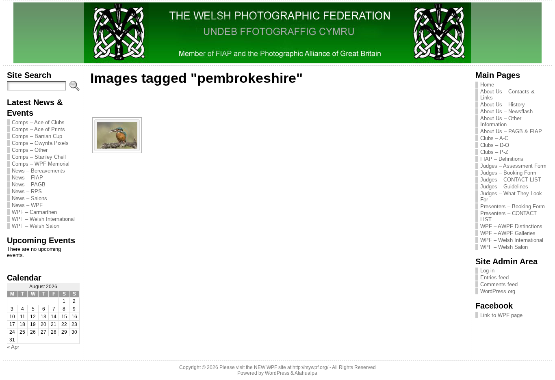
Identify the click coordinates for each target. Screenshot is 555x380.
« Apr (13, 347)
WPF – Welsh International (43, 219)
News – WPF (27, 205)
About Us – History (502, 104)
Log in (487, 271)
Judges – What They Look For (511, 196)
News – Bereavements (38, 171)
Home (487, 85)
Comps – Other (30, 150)
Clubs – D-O (494, 145)
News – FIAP (27, 178)
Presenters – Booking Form (512, 206)
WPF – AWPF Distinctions (511, 226)
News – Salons (29, 198)
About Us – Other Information (500, 121)
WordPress (277, 373)
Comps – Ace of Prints (38, 129)
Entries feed (494, 277)
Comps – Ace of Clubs (38, 122)
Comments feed (499, 284)
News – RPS (27, 191)
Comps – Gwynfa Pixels (40, 143)
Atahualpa (306, 373)
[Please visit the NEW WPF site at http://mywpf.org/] (277, 32)
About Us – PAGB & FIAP (511, 131)
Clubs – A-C (494, 138)
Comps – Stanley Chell (39, 157)
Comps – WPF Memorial (40, 164)
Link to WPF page (501, 315)
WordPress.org (497, 291)
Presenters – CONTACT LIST (508, 216)
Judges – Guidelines (504, 187)
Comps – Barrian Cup (37, 136)
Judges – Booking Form (508, 173)
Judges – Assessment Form (513, 166)
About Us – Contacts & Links (507, 95)
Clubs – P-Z (494, 152)
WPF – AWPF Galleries (507, 233)
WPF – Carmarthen (34, 212)
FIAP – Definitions (501, 159)
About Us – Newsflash (506, 111)
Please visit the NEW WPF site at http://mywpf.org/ (273, 367)
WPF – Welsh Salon (35, 226)
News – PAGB (29, 184)
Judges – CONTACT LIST (510, 180)
